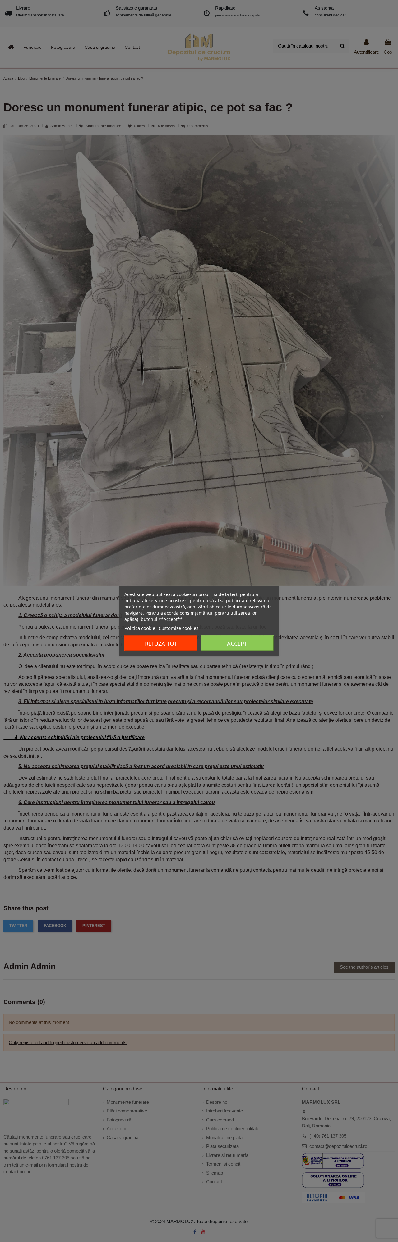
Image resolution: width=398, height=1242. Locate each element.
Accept (237, 643)
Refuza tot (161, 643)
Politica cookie (139, 628)
